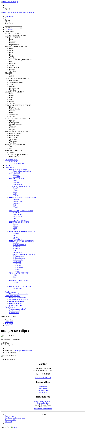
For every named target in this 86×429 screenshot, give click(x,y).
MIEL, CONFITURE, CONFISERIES (18, 118)
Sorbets (11, 77)
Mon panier (43, 388)
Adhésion (16, 177)
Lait (10, 62)
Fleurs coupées (14, 156)
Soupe (11, 84)
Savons (11, 152)
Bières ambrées (14, 137)
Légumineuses (14, 45)
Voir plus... (12, 58)
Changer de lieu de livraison (18, 299)
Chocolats (12, 126)
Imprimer (45, 414)
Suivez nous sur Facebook (43, 409)
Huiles (11, 96)
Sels (10, 99)
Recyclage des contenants (17, 298)
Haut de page (9, 416)
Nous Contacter (10, 307)
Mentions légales (10, 420)
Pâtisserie (12, 111)
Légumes (12, 43)
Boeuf (11, 48)
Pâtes (11, 97)
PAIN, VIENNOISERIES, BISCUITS (18, 105)
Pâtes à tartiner (14, 122)
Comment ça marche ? (12, 296)
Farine (11, 94)
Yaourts (11, 65)
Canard (11, 50)
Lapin (11, 52)
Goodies (16, 175)
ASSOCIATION (14, 173)
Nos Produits (9, 31)
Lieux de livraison (43, 403)
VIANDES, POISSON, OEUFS (16, 46)
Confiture (12, 128)
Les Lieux (8, 165)
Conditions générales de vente (15, 418)
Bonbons (12, 120)
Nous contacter (14, 313)
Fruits (11, 39)
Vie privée (8, 422)
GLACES (8, 73)
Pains (11, 113)
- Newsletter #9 (18, 163)
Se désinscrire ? (14, 311)
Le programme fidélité (16, 301)
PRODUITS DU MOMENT (14, 33)
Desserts (12, 69)
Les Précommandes (15, 303)
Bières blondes (14, 135)
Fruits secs (12, 41)
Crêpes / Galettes (14, 109)
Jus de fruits (13, 139)
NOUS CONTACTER (43, 378)
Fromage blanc (14, 67)
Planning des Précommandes (18, 294)
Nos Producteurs (10, 292)
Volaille (11, 56)
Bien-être (12, 101)
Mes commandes (43, 390)
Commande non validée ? (17, 309)
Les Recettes (9, 29)
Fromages (12, 63)
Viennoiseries (13, 114)
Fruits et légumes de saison (18, 35)
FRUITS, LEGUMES (12, 37)
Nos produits (9, 167)
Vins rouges (13, 141)
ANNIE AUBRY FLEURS (22, 350)
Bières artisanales (15, 133)
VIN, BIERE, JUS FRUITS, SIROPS (17, 131)
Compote (12, 86)
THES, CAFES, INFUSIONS (15, 145)
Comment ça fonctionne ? (43, 401)
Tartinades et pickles (16, 82)
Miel (14, 250)
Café (10, 148)
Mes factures (43, 392)
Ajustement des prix (15, 305)
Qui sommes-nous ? (11, 160)
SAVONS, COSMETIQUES (15, 150)
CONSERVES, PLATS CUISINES (17, 79)
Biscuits (11, 107)
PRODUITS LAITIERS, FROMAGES (18, 60)
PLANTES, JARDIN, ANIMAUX (17, 154)
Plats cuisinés (13, 80)
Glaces (11, 75)
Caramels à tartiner (15, 124)
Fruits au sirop (14, 88)
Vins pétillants (18, 267)
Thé (10, 147)
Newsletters (13, 161)
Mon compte (43, 387)
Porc (10, 54)
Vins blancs (17, 265)
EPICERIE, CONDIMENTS (15, 92)
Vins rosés (16, 269)
